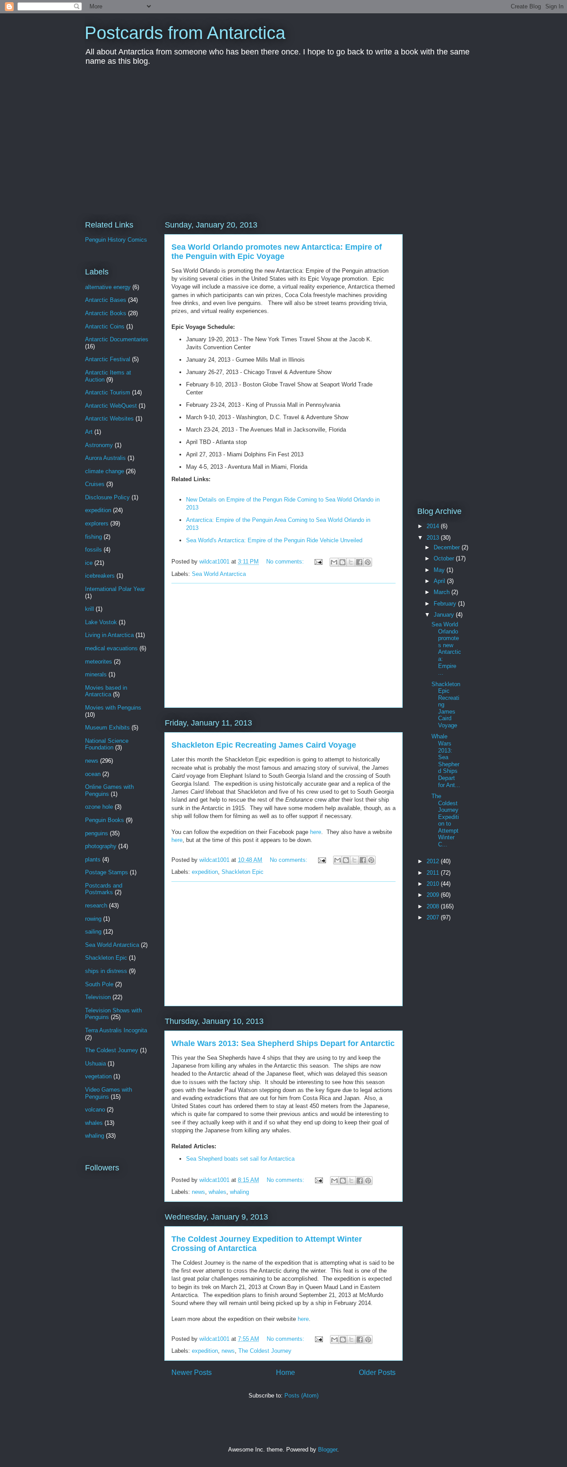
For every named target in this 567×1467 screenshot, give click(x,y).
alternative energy (108, 287)
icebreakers (100, 575)
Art (89, 432)
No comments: (286, 561)
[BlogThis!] (342, 562)
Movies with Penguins (113, 707)
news (198, 1192)
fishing (93, 536)
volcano (95, 1109)
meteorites (98, 661)
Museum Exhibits (107, 727)
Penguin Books (104, 820)
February (446, 603)
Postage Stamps (106, 872)
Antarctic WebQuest (111, 405)
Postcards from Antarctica (185, 32)
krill (89, 609)
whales (217, 1192)
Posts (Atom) (301, 1395)
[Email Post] (317, 561)
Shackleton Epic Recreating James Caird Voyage (263, 745)
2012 (434, 861)
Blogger (327, 1449)
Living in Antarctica (109, 635)
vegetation (98, 1076)
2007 (434, 917)
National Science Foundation (106, 744)
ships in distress (106, 971)
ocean (93, 774)
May (440, 570)
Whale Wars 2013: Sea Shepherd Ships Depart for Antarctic (283, 1043)
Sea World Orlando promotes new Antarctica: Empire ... (446, 648)
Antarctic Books (105, 313)
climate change (104, 471)
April (440, 581)
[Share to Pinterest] (367, 562)
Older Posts (377, 1372)
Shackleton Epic (242, 872)
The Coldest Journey (264, 1350)
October (445, 558)
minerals (96, 674)
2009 (434, 895)
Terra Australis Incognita (116, 1030)
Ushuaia (95, 1063)
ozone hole (99, 806)
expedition (205, 872)
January (445, 614)
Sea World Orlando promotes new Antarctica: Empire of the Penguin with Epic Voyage (276, 252)
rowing (93, 918)
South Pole (99, 984)
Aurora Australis (105, 458)
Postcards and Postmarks (103, 889)
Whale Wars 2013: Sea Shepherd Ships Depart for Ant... (445, 760)
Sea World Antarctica (219, 574)
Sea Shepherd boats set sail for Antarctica (240, 1158)
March (442, 592)
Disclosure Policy (107, 497)
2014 (434, 526)
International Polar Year (115, 589)
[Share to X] (350, 562)
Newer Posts (191, 1372)
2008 (434, 906)
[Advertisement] (283, 143)
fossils (93, 549)
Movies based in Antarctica (106, 691)
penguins (96, 833)
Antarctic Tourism (107, 392)
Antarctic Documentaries (116, 339)
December (448, 547)
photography (101, 846)
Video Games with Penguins (108, 1093)
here (315, 832)
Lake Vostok (101, 622)
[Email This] (334, 562)
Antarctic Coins (104, 326)
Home (285, 1372)
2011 (434, 872)
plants (93, 859)
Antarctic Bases (105, 300)
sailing (93, 931)
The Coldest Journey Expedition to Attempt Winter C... (445, 820)
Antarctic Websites (109, 418)
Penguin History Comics (116, 239)
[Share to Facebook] (359, 562)
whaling (239, 1192)
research (96, 905)
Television (98, 997)
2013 (434, 537)
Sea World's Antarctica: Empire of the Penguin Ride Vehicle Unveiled (274, 540)
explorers (97, 523)
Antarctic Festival (107, 359)
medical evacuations (111, 648)
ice (89, 563)
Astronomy (99, 445)
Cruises (95, 484)
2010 (434, 883)
